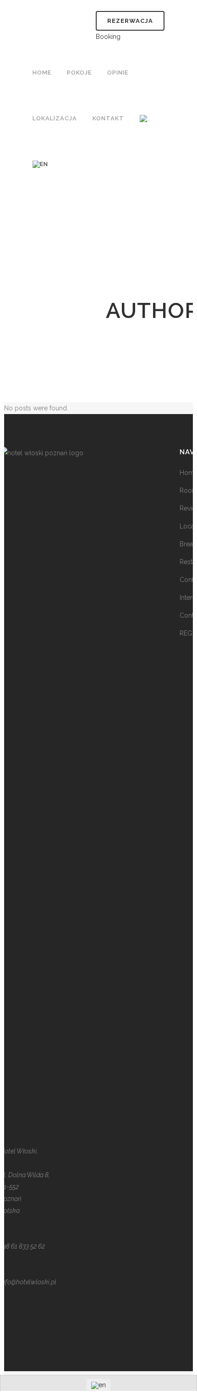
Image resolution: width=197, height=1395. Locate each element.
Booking (108, 36)
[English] (41, 164)
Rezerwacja (130, 20)
